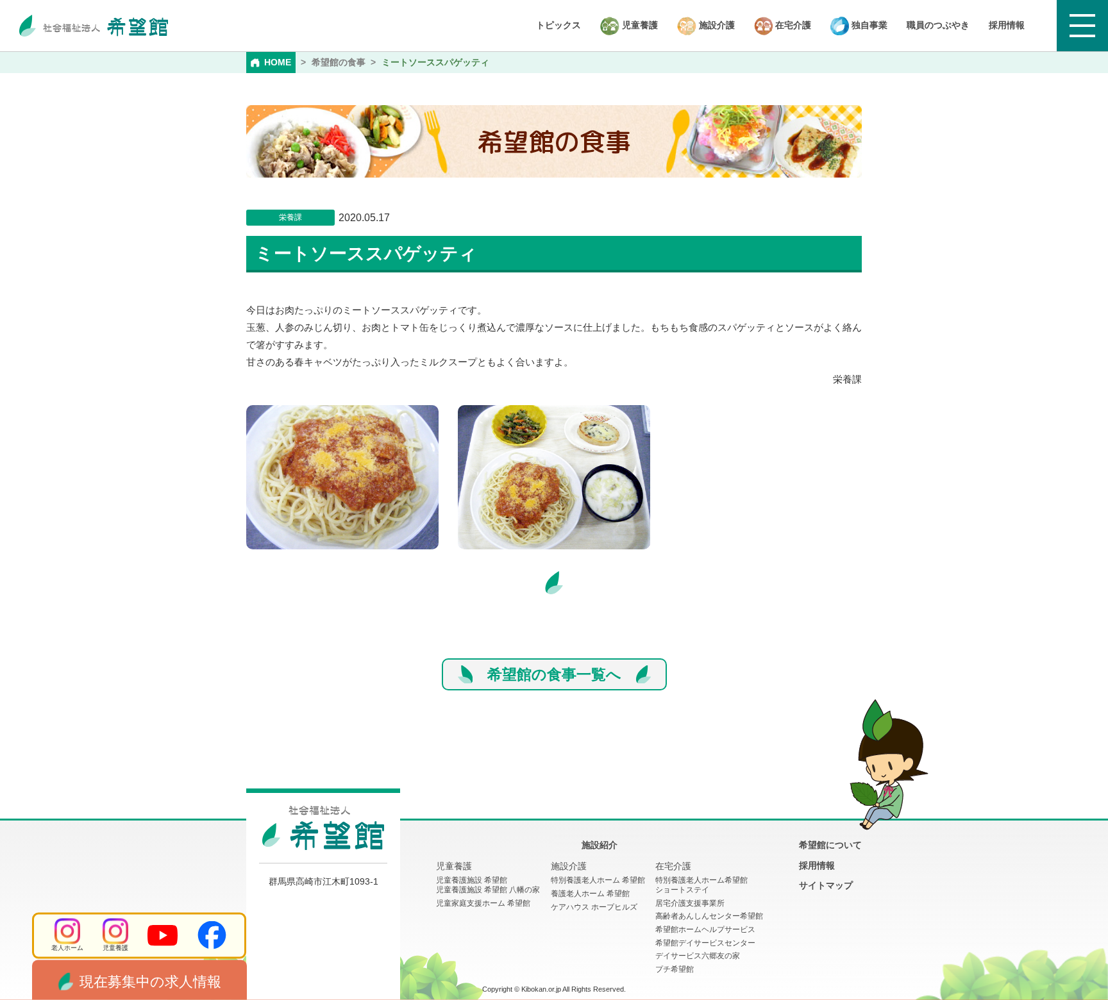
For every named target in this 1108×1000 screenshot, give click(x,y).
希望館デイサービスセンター (705, 942)
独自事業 (868, 25)
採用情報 (1007, 25)
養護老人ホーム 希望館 (590, 893)
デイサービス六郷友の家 (697, 955)
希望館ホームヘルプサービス (705, 929)
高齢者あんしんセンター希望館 (709, 916)
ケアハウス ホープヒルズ (594, 907)
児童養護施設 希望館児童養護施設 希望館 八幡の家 (488, 885)
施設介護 (715, 25)
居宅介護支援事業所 (690, 903)
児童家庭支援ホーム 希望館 (483, 903)
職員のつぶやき (938, 25)
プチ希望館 (674, 969)
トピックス (558, 25)
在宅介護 (792, 25)
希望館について (830, 845)
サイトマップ (826, 885)
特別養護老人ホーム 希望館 (598, 880)
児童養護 (638, 25)
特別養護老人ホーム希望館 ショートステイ (701, 885)
